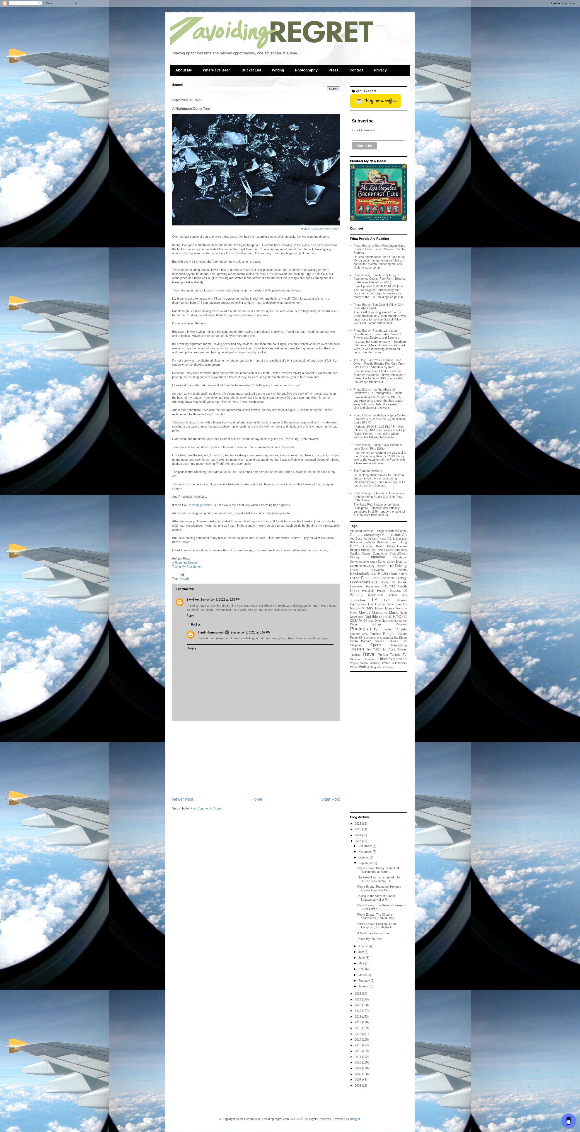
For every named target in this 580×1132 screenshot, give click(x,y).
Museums (379, 612)
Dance (391, 561)
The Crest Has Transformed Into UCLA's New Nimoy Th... (378, 879)
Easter (354, 569)
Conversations (359, 561)
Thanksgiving (398, 645)
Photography (306, 70)
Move (353, 612)
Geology (401, 578)
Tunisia (383, 654)
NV (390, 617)
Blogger (355, 1119)
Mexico (355, 608)
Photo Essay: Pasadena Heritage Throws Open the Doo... (379, 888)
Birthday (367, 546)
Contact (356, 70)
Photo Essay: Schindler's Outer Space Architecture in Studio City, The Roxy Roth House (379, 496)
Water (386, 663)
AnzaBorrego (372, 535)
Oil (365, 620)
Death (354, 566)
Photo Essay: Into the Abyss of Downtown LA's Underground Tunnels (378, 391)
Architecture (391, 535)
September (366, 863)
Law (386, 600)
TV (405, 654)
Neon (403, 612)
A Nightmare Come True (373, 933)
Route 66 (356, 637)
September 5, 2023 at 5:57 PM (250, 632)
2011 (358, 1057)
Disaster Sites (384, 566)
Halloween (356, 586)
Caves (366, 553)
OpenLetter (395, 620)
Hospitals (368, 590)
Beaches (383, 542)
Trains (355, 654)
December (365, 846)
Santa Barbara (360, 641)
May (361, 963)
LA (375, 599)
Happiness (372, 586)
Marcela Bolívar (318, 229)
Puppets (401, 629)
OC (404, 617)
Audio (383, 539)
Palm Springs (365, 624)
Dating (401, 561)
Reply (190, 615)
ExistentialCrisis (363, 573)
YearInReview (385, 667)
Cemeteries (380, 553)
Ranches (375, 634)
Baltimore (356, 542)
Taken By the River (369, 939)
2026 (358, 823)
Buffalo (381, 549)
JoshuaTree (357, 600)
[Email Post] (181, 574)
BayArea (369, 542)
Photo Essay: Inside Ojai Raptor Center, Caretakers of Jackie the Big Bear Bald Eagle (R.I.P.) (380, 419)
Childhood (376, 557)
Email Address (363, 130)
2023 (358, 841)
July (361, 952)
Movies (364, 612)
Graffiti (385, 582)
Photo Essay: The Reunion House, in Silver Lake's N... (381, 907)
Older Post (330, 799)
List (370, 604)
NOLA (383, 616)
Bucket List (251, 70)
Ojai (370, 620)
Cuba (373, 561)
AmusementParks (362, 531)
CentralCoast (398, 553)
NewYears (356, 617)
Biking (403, 542)
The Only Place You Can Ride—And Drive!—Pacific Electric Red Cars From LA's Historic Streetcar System (379, 363)
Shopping (356, 645)
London (380, 604)
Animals (356, 535)
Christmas (400, 557)
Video (364, 663)
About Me (183, 70)
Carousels (400, 550)
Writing (278, 70)
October (364, 857)
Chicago (355, 557)
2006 (358, 1085)
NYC (397, 617)
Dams (382, 561)
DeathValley (367, 566)
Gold (375, 582)
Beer (393, 542)
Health (184, 578)
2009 (358, 1068)
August (363, 946)
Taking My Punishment (187, 566)
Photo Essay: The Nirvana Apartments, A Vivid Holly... (377, 916)
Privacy (380, 70)
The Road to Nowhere (368, 470)
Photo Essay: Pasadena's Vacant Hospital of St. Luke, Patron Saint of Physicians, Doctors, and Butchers (377, 334)
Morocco (401, 608)
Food (365, 578)
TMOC (377, 649)
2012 (358, 1051)
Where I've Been (217, 70)
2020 (358, 1005)
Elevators (377, 570)
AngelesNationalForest (392, 531)
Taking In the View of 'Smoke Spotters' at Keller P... (376, 897)
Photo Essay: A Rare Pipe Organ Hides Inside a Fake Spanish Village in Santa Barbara (379, 249)
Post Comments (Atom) (206, 808)
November (365, 851)
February (364, 980)
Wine (353, 667)
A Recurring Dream (184, 562)
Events (402, 570)
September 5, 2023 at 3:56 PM (220, 599)
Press (333, 70)
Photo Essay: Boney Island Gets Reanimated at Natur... (379, 869)
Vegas (354, 663)
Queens (355, 634)
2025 (358, 829)
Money (389, 608)
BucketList (368, 550)
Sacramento (371, 637)
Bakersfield (400, 538)
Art (404, 535)
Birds (354, 546)
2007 (358, 1079)
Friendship (387, 578)
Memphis (401, 604)
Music (394, 612)
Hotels (381, 590)
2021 (358, 999)
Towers (402, 649)
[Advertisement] (256, 759)
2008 (358, 1074)
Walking (375, 663)
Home (256, 799)
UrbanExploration (392, 659)
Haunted (389, 586)
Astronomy (371, 538)
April (361, 969)
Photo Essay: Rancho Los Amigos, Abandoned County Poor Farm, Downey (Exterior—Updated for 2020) (380, 279)
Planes (387, 629)
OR (405, 621)
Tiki (368, 649)
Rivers (402, 634)
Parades (401, 624)
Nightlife (371, 617)
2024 (358, 835)
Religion (389, 634)
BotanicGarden (397, 546)
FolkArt (355, 578)
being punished (202, 505)
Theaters (357, 649)
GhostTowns (360, 582)
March (362, 975)
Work (362, 667)
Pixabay (334, 229)
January (364, 986)
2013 (358, 1045)
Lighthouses (358, 604)
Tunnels (395, 654)
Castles (355, 553)
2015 (358, 1034)
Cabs (389, 549)
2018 (358, 1016)
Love (390, 604)
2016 (358, 1028)
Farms (403, 573)
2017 (358, 1022)
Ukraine (355, 659)
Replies (196, 624)
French (375, 578)
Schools (392, 641)
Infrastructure (375, 595)
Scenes (379, 641)
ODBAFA (356, 620)
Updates (369, 659)
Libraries (401, 600)
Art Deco (356, 538)
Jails (404, 595)
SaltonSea (386, 637)
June (362, 957)
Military (367, 608)
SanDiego (400, 637)
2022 (358, 993)
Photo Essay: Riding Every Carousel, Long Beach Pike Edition (378, 446)
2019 (358, 1010)
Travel (369, 654)
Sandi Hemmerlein (211, 632)
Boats (380, 546)
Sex (404, 641)
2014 (358, 1039)
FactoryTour (387, 573)
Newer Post (182, 799)
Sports (376, 645)
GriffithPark (399, 582)
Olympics (381, 620)
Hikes (354, 590)
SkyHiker (192, 599)
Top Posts (389, 649)
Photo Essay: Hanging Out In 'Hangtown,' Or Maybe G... (376, 925)
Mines (379, 608)
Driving (401, 566)
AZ (389, 538)
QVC (365, 633)
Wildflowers (399, 663)
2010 (358, 1062)
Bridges (355, 550)
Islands (392, 595)
